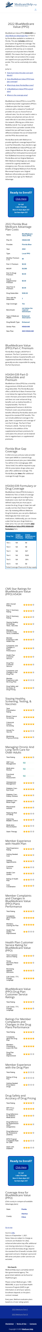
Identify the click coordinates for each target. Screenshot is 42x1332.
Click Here (21, 198)
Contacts (33, 1324)
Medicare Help (27, 1329)
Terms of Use (21, 1324)
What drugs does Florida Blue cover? (20, 85)
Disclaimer (9, 1324)
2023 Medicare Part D (20, 1314)
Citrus (23, 1217)
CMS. (13, 1233)
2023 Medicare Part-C (20, 1309)
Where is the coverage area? (17, 95)
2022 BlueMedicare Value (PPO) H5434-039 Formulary (19, 526)
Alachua (24, 1214)
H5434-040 (26, 326)
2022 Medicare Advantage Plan (16, 36)
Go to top (8, 1227)
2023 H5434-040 (28, 331)
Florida (24, 1209)
